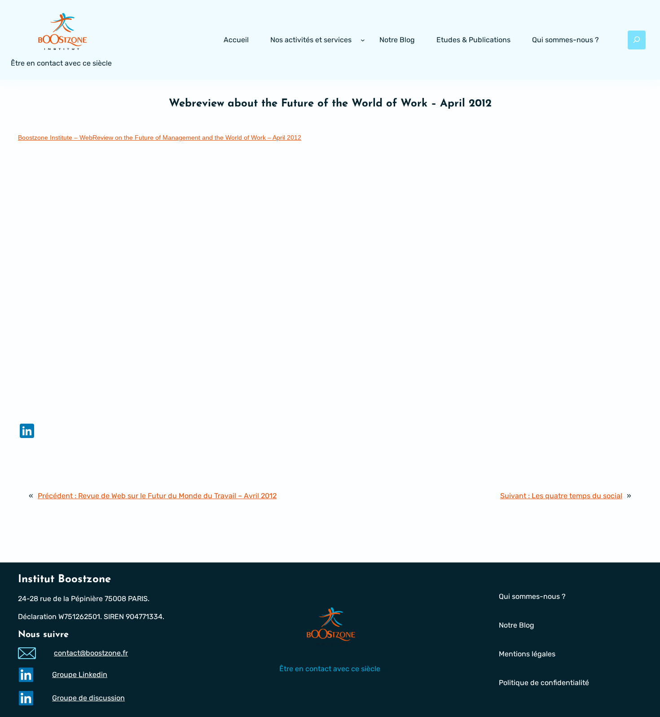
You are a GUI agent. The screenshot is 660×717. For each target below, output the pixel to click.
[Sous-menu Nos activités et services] (363, 40)
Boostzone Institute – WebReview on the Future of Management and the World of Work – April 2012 (159, 137)
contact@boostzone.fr (91, 653)
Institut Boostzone (64, 579)
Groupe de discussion (88, 698)
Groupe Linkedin (79, 674)
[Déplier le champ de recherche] (637, 40)
